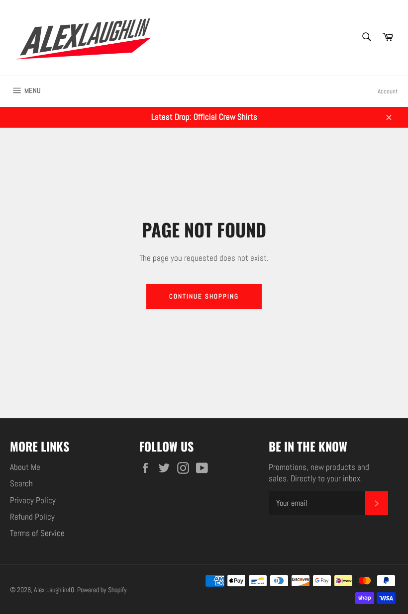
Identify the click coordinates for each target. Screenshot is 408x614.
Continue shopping (203, 296)
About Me (25, 466)
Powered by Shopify (102, 590)
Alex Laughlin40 (54, 590)
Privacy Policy (33, 500)
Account (388, 91)
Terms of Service (37, 533)
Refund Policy (32, 516)
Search (21, 483)
